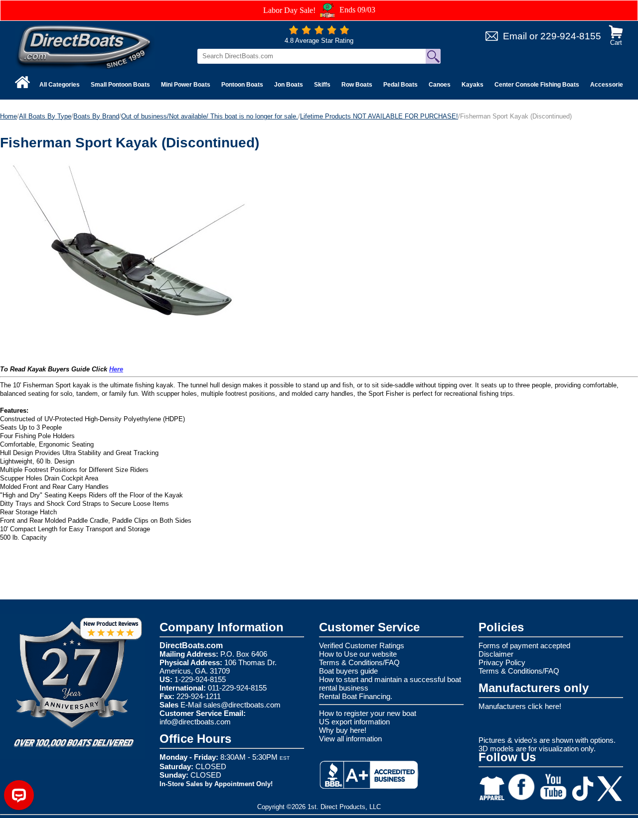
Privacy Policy (501, 662)
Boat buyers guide (348, 671)
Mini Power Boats (185, 84)
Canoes (440, 84)
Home (8, 116)
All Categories (59, 84)
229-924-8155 (570, 36)
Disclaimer (495, 654)
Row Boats (356, 84)
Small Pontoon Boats (120, 84)
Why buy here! (342, 730)
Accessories (608, 84)
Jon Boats (288, 84)
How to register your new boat (367, 713)
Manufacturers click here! (519, 706)
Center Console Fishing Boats (536, 84)
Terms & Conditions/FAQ (359, 662)
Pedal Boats (400, 84)
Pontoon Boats (242, 84)
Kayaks (472, 84)
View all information (350, 738)
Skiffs (322, 84)
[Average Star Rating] (319, 32)
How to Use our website (358, 654)
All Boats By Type (45, 116)
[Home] (22, 82)
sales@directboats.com (242, 705)
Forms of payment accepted (524, 645)
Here (116, 369)
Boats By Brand (96, 116)
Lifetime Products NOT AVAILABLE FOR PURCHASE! (379, 116)
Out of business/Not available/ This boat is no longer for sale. (209, 116)
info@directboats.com (195, 721)
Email (515, 36)
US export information (354, 721)
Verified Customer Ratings (361, 645)
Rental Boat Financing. (355, 696)
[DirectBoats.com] (85, 46)
